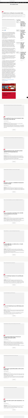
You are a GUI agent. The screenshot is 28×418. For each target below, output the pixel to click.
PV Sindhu (4, 93)
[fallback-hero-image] (18, 22)
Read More (14, 129)
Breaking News (5, 2)
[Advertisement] (14, 8)
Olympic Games (9, 93)
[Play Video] (9, 87)
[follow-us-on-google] (5, 30)
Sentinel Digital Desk (4, 27)
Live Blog (3, 2)
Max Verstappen (15, 407)
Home (1, 2)
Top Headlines (9, 2)
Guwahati (11, 188)
